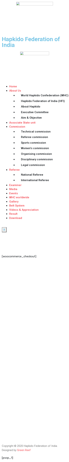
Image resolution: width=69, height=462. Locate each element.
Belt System (16, 205)
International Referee (35, 180)
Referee (14, 169)
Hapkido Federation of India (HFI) (43, 101)
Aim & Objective (31, 117)
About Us (15, 90)
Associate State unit (22, 122)
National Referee (32, 174)
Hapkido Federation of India (31, 42)
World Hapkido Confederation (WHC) (44, 95)
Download (15, 218)
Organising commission (36, 154)
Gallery (13, 201)
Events (13, 193)
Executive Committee (35, 112)
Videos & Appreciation (24, 209)
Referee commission (34, 137)
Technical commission (36, 131)
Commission (17, 126)
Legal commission (33, 165)
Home (13, 86)
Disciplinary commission (37, 159)
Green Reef (24, 450)
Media (13, 189)
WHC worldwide (19, 197)
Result (13, 213)
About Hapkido (30, 106)
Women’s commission (35, 148)
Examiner (15, 185)
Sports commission (33, 142)
